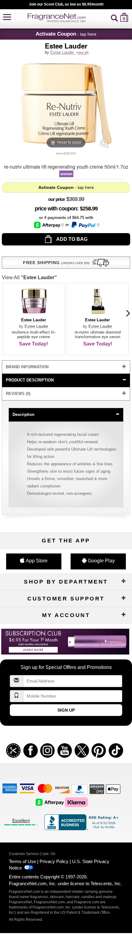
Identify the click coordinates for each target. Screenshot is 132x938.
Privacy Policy (54, 861)
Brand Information (27, 367)
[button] (7, 17)
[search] (114, 17)
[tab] (66, 367)
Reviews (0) (18, 393)
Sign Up (66, 710)
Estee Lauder (62, 52)
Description (23, 414)
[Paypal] (79, 788)
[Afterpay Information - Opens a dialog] (49, 225)
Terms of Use (22, 861)
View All (29, 277)
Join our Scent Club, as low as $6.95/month (66, 4)
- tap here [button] (66, 34)
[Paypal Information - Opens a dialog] (85, 225)
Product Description (30, 380)
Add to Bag (71, 239)
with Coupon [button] (56, 208)
